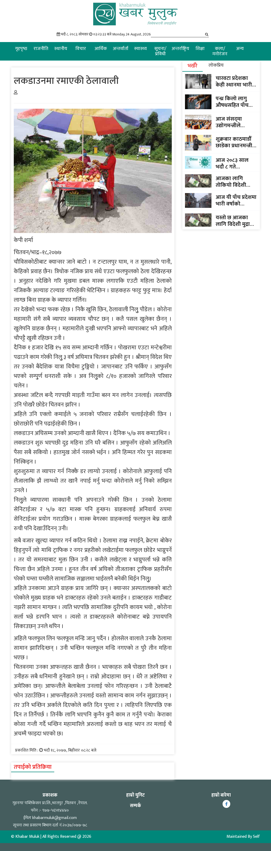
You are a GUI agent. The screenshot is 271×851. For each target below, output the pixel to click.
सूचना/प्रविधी (160, 51)
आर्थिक (100, 49)
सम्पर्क (135, 806)
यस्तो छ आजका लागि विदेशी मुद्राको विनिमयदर (236, 220)
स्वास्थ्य (140, 49)
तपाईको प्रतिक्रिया (33, 767)
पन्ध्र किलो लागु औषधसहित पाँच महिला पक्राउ (232, 101)
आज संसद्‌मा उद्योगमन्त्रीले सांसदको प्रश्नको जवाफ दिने (232, 122)
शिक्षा (200, 49)
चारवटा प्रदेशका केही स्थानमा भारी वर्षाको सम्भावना (234, 81)
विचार (80, 49)
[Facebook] (226, 804)
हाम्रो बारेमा (221, 795)
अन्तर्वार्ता (120, 49)
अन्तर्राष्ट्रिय (180, 49)
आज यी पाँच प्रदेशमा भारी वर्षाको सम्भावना (236, 200)
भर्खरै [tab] (192, 65)
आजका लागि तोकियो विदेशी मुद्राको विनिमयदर (234, 181)
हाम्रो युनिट (135, 795)
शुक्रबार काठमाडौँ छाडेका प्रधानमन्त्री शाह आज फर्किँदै (234, 142)
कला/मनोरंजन (220, 51)
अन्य (240, 49)
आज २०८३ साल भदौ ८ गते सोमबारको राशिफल (236, 163)
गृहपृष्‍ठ (21, 49)
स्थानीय (60, 49)
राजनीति (41, 49)
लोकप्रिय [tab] (216, 65)
